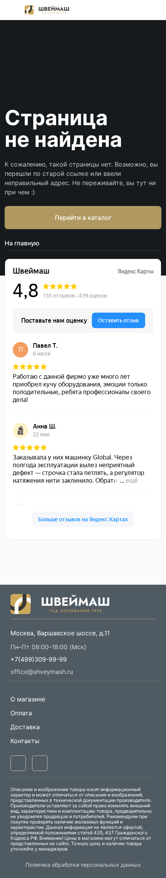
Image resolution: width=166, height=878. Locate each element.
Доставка (25, 727)
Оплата (21, 713)
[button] (38, 659)
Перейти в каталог (83, 217)
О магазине (27, 699)
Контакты (24, 741)
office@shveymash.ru (41, 672)
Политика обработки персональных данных (83, 864)
